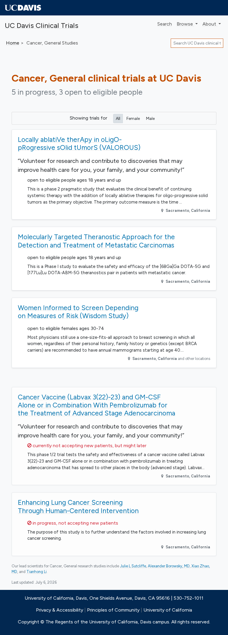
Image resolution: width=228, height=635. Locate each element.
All (118, 118)
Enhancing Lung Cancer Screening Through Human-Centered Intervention (78, 506)
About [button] (209, 24)
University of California (167, 610)
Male (150, 118)
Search (164, 24)
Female (133, 118)
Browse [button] (185, 24)
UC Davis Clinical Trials (41, 25)
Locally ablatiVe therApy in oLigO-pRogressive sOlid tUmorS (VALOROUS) (79, 143)
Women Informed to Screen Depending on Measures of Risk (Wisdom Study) (78, 312)
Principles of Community (113, 610)
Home (12, 43)
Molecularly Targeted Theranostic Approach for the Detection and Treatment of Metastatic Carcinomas (96, 241)
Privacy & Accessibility (59, 610)
